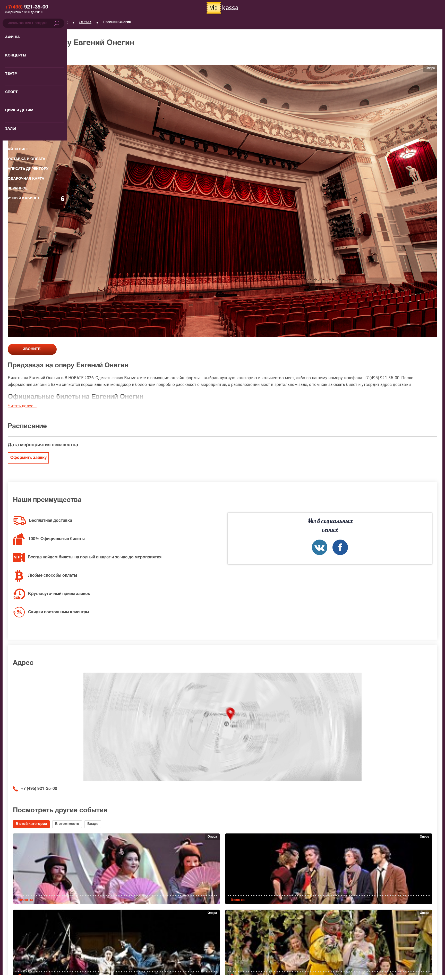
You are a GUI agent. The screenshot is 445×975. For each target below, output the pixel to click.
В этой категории (31, 824)
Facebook (340, 547)
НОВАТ (85, 22)
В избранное (25, 56)
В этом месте (67, 824)
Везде (92, 824)
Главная (14, 22)
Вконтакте (319, 547)
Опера (62, 22)
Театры (39, 22)
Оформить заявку (28, 458)
